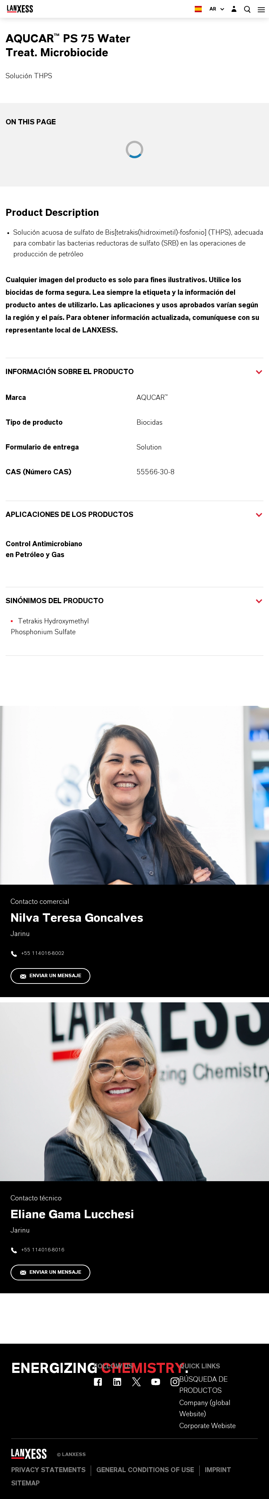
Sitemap (25, 1483)
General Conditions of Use (145, 1470)
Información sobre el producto (70, 371)
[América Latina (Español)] (198, 9)
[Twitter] (136, 1381)
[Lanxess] (34, 1456)
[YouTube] (155, 1381)
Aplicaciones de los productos (69, 514)
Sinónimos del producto (55, 601)
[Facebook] (98, 1381)
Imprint (218, 1470)
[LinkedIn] (117, 1381)
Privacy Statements (48, 1470)
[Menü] (261, 9)
